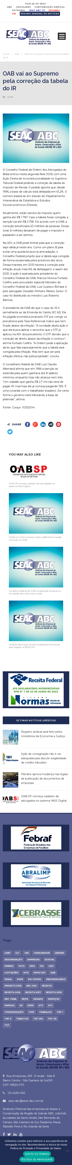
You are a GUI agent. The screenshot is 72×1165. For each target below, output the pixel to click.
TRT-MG (38, 1018)
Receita (47, 985)
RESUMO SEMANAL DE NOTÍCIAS (40, 14)
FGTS (21, 966)
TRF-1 (60, 1012)
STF (41, 1005)
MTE (26, 972)
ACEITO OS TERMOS (37, 1153)
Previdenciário (55, 979)
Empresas (33, 959)
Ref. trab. (11, 999)
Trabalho (45, 1012)
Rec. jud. (31, 985)
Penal (8, 979)
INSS (32, 966)
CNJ (27, 953)
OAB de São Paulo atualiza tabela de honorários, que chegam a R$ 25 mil (34, 645)
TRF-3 (8, 1018)
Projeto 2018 (13, 985)
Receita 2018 (54, 992)
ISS (42, 966)
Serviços (53, 999)
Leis (51, 966)
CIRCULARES (23, 7)
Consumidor (42, 953)
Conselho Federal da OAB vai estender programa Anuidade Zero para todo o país (35, 592)
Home (6, 54)
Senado (38, 999)
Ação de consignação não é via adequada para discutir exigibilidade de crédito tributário (43, 758)
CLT (17, 953)
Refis (25, 999)
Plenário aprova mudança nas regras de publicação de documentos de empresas (44, 778)
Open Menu (62, 36)
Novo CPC (39, 972)
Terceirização (14, 1012)
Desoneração (13, 959)
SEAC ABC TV (37, 10)
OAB (16, 54)
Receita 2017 (33, 992)
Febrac (9, 966)
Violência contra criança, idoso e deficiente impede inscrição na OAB (35, 538)
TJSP (31, 1012)
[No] (67, 1150)
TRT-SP (52, 1018)
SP (21, 1005)
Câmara (59, 953)
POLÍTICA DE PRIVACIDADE (37, 1159)
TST (7, 1025)
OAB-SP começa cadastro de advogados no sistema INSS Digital (32, 484)
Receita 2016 (12, 992)
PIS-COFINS (34, 979)
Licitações (11, 972)
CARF (7, 953)
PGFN (20, 979)
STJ (50, 1005)
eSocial (49, 959)
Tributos (22, 1018)
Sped (31, 1005)
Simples (10, 1005)
